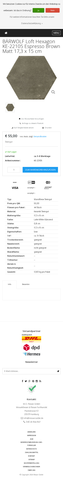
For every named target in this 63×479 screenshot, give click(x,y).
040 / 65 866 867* (31, 272)
